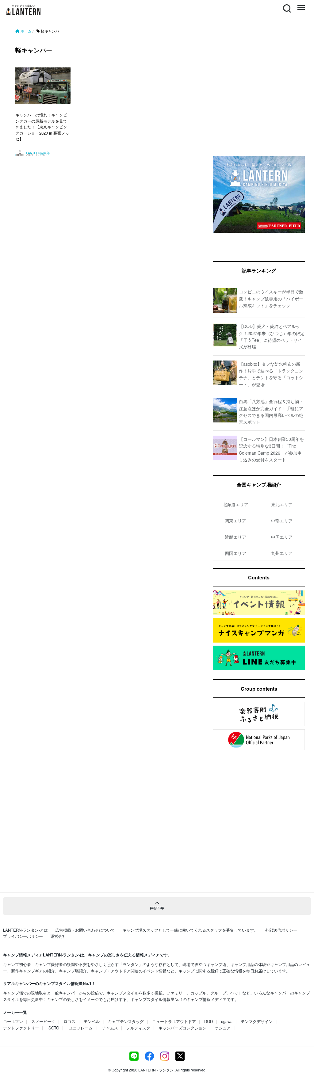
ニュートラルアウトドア (174, 1021)
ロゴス (69, 1021)
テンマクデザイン (257, 1021)
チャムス (110, 1028)
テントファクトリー (21, 1028)
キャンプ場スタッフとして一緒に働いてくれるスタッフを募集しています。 (190, 930)
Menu (300, 4)
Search (286, 4)
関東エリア (235, 520)
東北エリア (282, 504)
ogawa (226, 1021)
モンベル (92, 1021)
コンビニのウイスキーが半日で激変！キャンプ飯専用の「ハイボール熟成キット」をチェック (271, 298)
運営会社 (58, 936)
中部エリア (282, 520)
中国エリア (282, 537)
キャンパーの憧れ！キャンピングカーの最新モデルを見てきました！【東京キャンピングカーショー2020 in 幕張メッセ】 (42, 127)
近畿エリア (235, 537)
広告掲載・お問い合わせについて (85, 930)
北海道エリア (235, 504)
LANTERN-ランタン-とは (25, 930)
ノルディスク (138, 1028)
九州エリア (282, 553)
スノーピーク (43, 1021)
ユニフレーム (81, 1028)
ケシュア (223, 1028)
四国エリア (235, 553)
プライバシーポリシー (23, 936)
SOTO (53, 1028)
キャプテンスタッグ (126, 1021)
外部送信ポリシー (281, 930)
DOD (208, 1021)
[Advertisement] (108, 226)
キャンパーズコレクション (182, 1028)
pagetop (157, 907)
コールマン (13, 1021)
